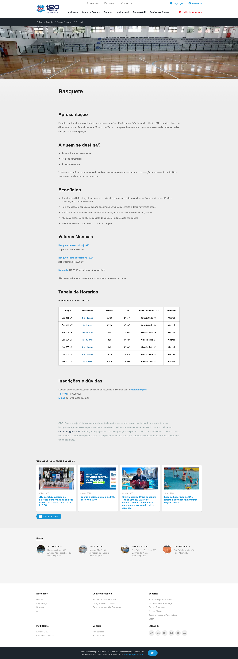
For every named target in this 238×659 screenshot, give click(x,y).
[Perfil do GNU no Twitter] (178, 633)
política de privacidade (133, 654)
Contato (111, 3)
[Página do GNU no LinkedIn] (184, 633)
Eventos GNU (139, 12)
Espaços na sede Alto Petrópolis (107, 607)
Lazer (151, 618)
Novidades (73, 12)
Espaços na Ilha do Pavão (104, 603)
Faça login (178, 3)
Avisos (39, 611)
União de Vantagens (192, 12)
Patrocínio (128, 3)
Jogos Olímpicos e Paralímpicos (163, 614)
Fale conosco (98, 631)
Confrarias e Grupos (159, 12)
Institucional (123, 12)
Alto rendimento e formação (161, 603)
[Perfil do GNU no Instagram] (164, 633)
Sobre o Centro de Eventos (104, 599)
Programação (42, 603)
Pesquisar (94, 3)
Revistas (40, 607)
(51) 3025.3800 (99, 635)
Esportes (108, 12)
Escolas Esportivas (65, 22)
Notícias (39, 599)
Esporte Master (155, 611)
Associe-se (197, 3)
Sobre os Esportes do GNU (160, 599)
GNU (41, 22)
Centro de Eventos (91, 12)
